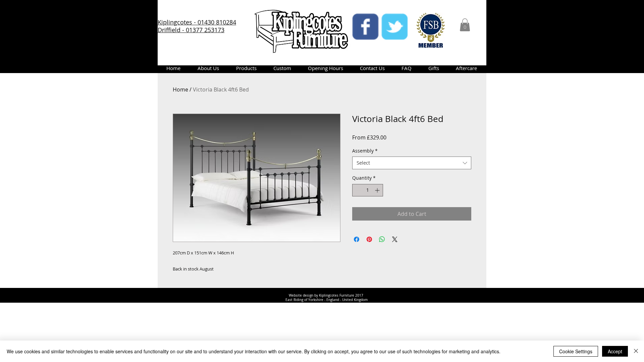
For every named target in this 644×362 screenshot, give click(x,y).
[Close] (636, 351)
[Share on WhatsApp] (382, 239)
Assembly (365, 151)
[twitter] (394, 26)
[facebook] (365, 26)
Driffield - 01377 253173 (191, 30)
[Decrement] (357, 190)
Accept (615, 351)
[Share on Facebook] (357, 239)
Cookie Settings (575, 351)
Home (180, 89)
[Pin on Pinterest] (369, 239)
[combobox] (411, 163)
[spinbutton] (368, 190)
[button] (465, 24)
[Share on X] (395, 239)
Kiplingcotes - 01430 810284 (197, 22)
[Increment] (378, 190)
